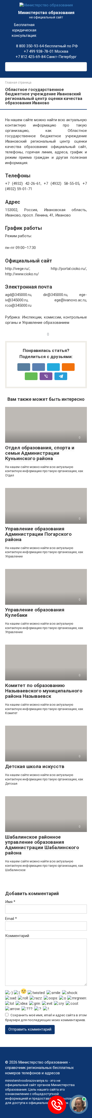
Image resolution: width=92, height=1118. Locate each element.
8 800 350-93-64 (29, 46)
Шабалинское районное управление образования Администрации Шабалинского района (42, 845)
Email (11, 918)
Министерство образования (46, 12)
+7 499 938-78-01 (39, 51)
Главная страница (18, 82)
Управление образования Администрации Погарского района (38, 534)
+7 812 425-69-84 (30, 56)
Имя (10, 901)
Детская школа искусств (34, 766)
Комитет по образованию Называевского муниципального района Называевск (43, 690)
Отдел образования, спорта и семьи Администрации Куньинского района (39, 453)
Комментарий (17, 935)
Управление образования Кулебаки (34, 612)
